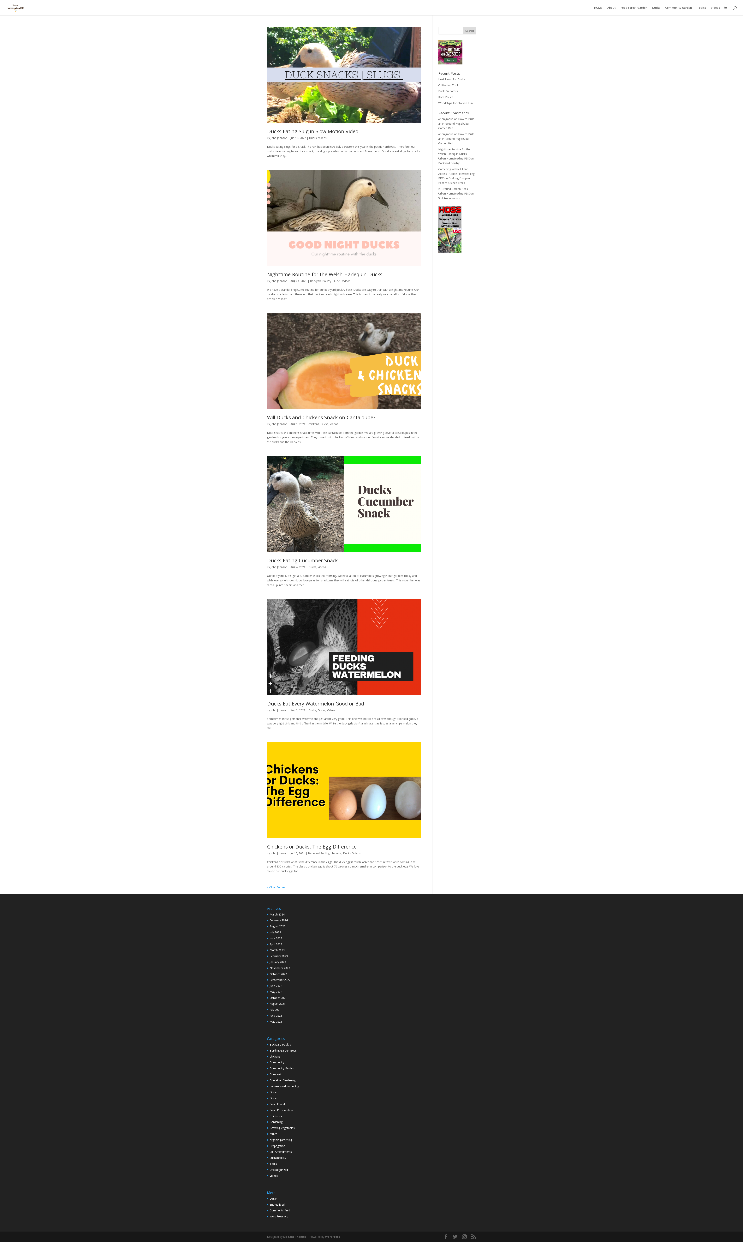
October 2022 (278, 974)
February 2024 (279, 920)
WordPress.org (279, 1216)
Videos (715, 7)
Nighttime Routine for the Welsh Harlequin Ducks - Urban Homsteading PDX (454, 153)
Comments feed (280, 1210)
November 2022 (280, 968)
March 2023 (277, 950)
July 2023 (275, 932)
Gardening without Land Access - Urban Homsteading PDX (456, 173)
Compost (275, 1074)
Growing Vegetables (282, 1128)
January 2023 (278, 962)
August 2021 (277, 1003)
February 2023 (279, 956)
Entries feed (277, 1204)
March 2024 (277, 914)
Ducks (656, 7)
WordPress (332, 1237)
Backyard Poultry (320, 281)
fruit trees (276, 1116)
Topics (701, 7)
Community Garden (678, 7)
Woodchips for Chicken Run (455, 103)
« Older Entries (276, 887)
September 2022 (280, 980)
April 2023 (276, 944)
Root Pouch (445, 97)
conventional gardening (284, 1086)
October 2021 (278, 998)
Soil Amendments (449, 198)
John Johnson (279, 138)
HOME (598, 7)
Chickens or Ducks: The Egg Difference (312, 846)
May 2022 (276, 992)
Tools (273, 1164)
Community (277, 1062)
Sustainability (278, 1158)
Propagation (277, 1146)
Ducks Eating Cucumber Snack (302, 560)
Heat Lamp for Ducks (451, 79)
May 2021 (276, 1021)
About (611, 7)
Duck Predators (448, 91)
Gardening (276, 1122)
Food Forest (277, 1104)
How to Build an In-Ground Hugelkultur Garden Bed (456, 123)
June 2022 (276, 986)
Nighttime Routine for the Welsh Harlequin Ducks (324, 274)
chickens (313, 424)
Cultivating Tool (448, 85)
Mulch (273, 1134)
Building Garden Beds (283, 1050)
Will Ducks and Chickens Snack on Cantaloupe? (321, 417)
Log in (273, 1198)
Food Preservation (281, 1110)
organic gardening (281, 1140)
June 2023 (276, 938)
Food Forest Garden (634, 7)
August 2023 (277, 926)
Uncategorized (279, 1170)
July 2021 (275, 1009)
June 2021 (276, 1015)
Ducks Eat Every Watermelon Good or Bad (315, 703)
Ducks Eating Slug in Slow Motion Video (312, 131)
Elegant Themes (294, 1237)
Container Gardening (282, 1080)
